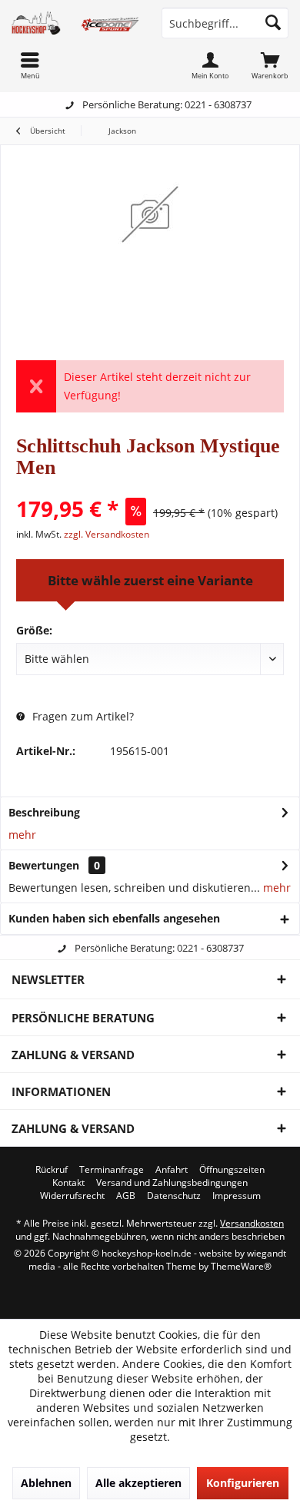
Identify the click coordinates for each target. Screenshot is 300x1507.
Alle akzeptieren (138, 1483)
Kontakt (68, 1183)
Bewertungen (43, 865)
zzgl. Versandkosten (106, 534)
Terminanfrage (111, 1170)
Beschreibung (44, 812)
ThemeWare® (241, 1266)
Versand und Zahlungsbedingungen (172, 1183)
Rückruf (51, 1170)
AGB (125, 1196)
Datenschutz (174, 1196)
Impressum (236, 1196)
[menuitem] (270, 65)
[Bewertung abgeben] (150, 488)
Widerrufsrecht (72, 1196)
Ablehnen (46, 1483)
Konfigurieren (242, 1483)
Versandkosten (252, 1223)
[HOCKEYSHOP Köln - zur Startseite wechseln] (75, 23)
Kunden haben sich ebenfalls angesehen (114, 918)
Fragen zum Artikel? (81, 716)
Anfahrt (171, 1170)
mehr (22, 834)
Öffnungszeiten (232, 1170)
